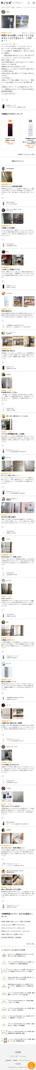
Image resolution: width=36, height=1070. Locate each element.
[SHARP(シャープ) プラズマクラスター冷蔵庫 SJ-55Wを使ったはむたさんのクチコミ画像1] (7, 21)
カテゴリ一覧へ (30, 943)
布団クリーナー (14, 921)
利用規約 (15, 1060)
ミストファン (26, 931)
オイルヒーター (20, 924)
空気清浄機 (27, 921)
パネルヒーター (21, 927)
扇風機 (14, 924)
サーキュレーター (6, 924)
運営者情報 (8, 1060)
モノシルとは (22, 1056)
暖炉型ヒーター (5, 931)
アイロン (21, 934)
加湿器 (21, 921)
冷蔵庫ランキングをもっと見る (26, 154)
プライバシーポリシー (24, 1060)
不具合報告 (18, 1064)
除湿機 (16, 934)
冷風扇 (3, 934)
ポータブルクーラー (16, 931)
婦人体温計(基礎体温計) (7, 937)
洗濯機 (3, 921)
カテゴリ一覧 (13, 1056)
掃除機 (8, 921)
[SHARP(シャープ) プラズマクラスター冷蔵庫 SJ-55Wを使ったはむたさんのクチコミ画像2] (22, 21)
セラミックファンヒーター (8, 927)
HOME (18, 1052)
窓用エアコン (9, 934)
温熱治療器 (18, 937)
